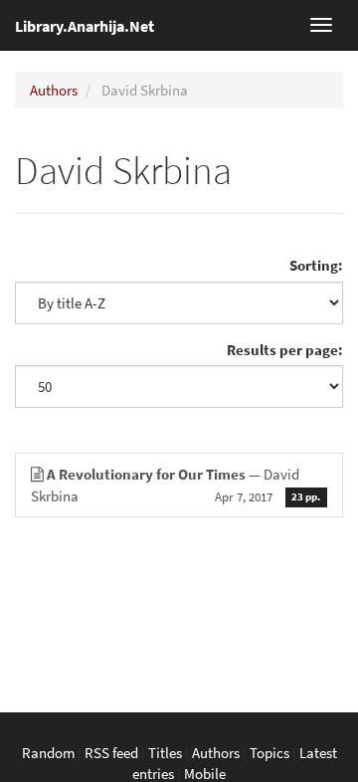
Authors (54, 90)
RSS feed (111, 752)
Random (48, 752)
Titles (165, 752)
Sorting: (316, 265)
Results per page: (285, 349)
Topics (269, 752)
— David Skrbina (175, 484)
